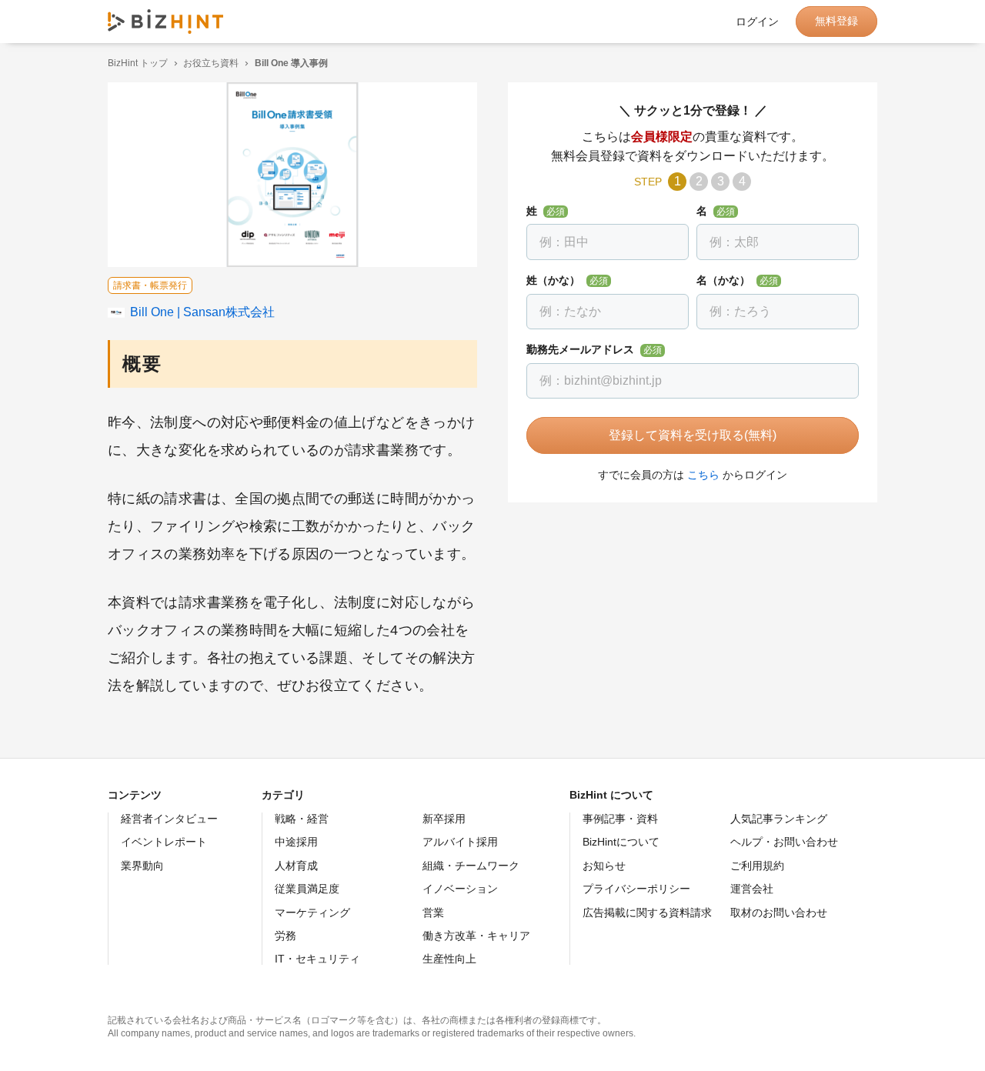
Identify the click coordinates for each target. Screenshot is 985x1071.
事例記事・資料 (620, 818)
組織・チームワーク (470, 865)
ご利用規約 (757, 865)
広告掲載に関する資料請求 (647, 912)
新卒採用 (444, 818)
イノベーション (460, 888)
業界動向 (142, 865)
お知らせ (604, 865)
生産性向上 (449, 959)
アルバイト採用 (460, 842)
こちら (703, 475)
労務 (285, 935)
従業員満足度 (307, 888)
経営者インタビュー (169, 818)
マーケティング (312, 912)
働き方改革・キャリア (476, 935)
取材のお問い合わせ (778, 912)
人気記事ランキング (778, 818)
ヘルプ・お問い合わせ (784, 842)
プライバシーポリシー (636, 888)
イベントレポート (164, 842)
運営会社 (751, 888)
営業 (433, 912)
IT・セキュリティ (317, 959)
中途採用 (296, 842)
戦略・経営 (302, 818)
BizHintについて (621, 842)
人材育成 (296, 865)
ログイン (757, 21)
